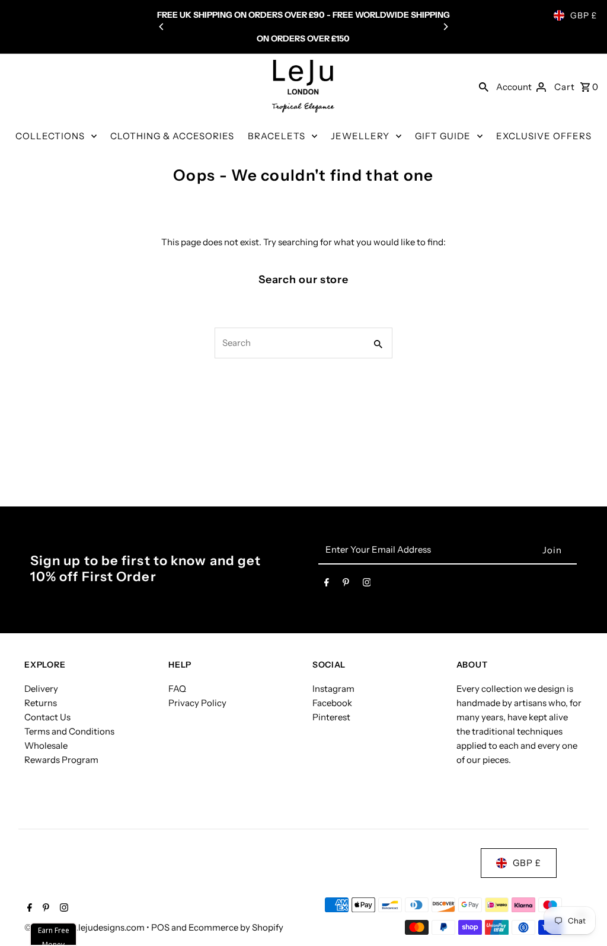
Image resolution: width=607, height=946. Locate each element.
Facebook (332, 702)
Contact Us (47, 717)
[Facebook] (326, 585)
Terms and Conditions (69, 731)
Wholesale (46, 745)
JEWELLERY (360, 136)
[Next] (445, 27)
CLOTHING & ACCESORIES (172, 136)
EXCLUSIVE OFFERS (544, 136)
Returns (40, 702)
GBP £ (583, 15)
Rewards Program (61, 759)
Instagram (333, 688)
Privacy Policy (197, 702)
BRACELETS (276, 136)
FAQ (177, 688)
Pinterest (331, 717)
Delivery (41, 688)
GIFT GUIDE (443, 136)
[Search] (483, 86)
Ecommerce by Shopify (236, 927)
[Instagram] (367, 585)
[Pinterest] (346, 585)
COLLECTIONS (50, 136)
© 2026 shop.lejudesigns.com (85, 927)
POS (160, 927)
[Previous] (162, 27)
